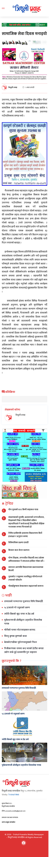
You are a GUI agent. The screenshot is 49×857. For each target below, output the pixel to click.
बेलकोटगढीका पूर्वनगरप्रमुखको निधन (20, 642)
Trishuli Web (13, 794)
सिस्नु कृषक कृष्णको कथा (15, 636)
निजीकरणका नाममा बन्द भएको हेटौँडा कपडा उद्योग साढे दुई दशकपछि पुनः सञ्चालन (24, 650)
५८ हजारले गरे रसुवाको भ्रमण (17, 608)
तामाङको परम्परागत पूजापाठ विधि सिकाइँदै (23, 601)
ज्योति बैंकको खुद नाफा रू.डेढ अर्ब (19, 614)
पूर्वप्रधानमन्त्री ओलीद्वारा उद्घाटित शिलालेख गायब (23, 622)
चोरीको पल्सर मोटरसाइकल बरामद (19, 630)
